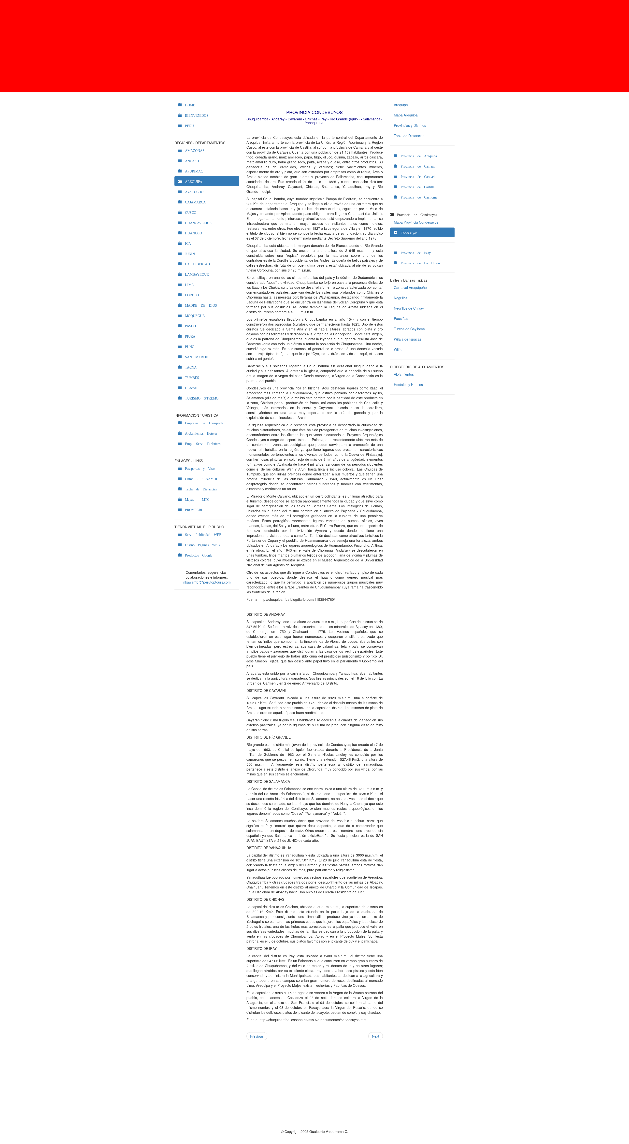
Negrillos (400, 297)
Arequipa (401, 104)
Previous (257, 1036)
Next (375, 1036)
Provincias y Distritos (410, 125)
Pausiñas (401, 318)
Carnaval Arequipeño (410, 287)
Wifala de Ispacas (407, 339)
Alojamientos (404, 374)
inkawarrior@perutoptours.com (207, 582)
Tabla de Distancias (409, 135)
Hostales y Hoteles (408, 384)
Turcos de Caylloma (409, 328)
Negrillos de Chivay (409, 308)
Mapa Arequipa (406, 115)
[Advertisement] (314, 46)
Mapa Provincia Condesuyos (416, 222)
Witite (398, 349)
